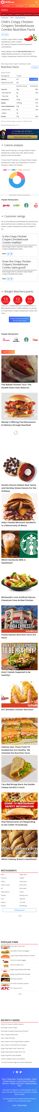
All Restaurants (19, 910)
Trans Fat (5, 96)
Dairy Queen (23, 881)
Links (14, 1105)
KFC (2, 888)
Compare (35, 67)
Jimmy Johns (23, 885)
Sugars (4, 113)
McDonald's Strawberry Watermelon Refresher (14, 1031)
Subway (3, 902)
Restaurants (6, 6)
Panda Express (5, 892)
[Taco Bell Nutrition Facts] (16, 340)
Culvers (3, 881)
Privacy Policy (22, 1105)
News (34, 1079)
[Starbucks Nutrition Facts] (26, 205)
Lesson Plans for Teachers (26, 1081)
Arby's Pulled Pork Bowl (8, 1038)
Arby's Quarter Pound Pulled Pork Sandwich (13, 1045)
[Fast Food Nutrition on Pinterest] (17, 1072)
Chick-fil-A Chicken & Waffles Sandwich (12, 1024)
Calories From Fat (7, 83)
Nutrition (4, 14)
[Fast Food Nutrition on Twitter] (20, 1072)
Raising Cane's (24, 895)
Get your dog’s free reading (22, 137)
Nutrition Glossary (9, 1081)
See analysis (33, 79)
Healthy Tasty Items (17, 1083)
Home (4, 1079)
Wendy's (3, 906)
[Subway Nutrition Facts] (16, 205)
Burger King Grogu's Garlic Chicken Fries (12, 1048)
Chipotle (22, 878)
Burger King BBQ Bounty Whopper (11, 1055)
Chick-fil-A (4, 878)
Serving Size (5, 76)
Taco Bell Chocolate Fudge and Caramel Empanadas (16, 1062)
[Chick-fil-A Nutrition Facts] (6, 340)
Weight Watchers (27, 14)
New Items (32, 6)
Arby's (2, 874)
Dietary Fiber (6, 110)
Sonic (2, 899)
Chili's (17, 125)
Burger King (23, 874)
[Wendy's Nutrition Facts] (6, 205)
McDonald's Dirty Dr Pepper (9, 1027)
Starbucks (22, 899)
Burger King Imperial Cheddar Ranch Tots (13, 1052)
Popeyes (3, 895)
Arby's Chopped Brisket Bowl (9, 1034)
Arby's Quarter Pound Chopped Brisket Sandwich (15, 1041)
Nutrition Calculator (24, 1079)
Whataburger (23, 906)
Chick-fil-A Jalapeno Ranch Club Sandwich (13, 1059)
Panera (22, 892)
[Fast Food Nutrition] (7, 2)
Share (5, 34)
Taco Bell (22, 902)
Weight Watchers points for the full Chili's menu (19, 319)
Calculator (19, 6)
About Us (5, 1083)
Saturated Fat (6, 93)
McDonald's (23, 888)
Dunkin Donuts (5, 885)
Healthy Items (18, 14)
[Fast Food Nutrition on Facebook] (13, 1072)
